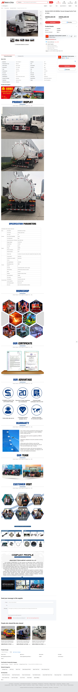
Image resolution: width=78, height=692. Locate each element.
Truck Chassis (60, 656)
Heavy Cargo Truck (57, 674)
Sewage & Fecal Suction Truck (21, 8)
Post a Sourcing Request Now (33, 618)
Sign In (47, 50)
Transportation (6, 8)
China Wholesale (34, 683)
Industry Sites (46, 683)
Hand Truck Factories (16, 674)
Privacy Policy (56, 687)
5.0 (62, 58)
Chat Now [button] (70, 22)
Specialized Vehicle (13, 8)
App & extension (63, 5)
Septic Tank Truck (36, 669)
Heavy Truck (3, 654)
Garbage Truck (4, 669)
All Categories (5, 5)
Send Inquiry (52, 22)
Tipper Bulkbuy (36, 677)
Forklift (40, 656)
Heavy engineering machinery (25, 656)
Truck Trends (29, 677)
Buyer (51, 5)
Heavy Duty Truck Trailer (68, 674)
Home (2, 8)
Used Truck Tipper (14, 677)
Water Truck (18, 669)
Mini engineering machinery (6, 656)
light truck (22, 654)
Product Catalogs (17, 652)
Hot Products (11, 683)
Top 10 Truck (22, 677)
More (2, 679)
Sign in (76, 3)
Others (2, 658)
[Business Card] (75, 61)
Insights (68, 683)
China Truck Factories (6, 674)
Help (56, 5)
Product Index (59, 683)
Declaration (51, 687)
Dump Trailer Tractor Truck (47, 674)
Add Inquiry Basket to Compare (22, 44)
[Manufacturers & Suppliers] (7, 2)
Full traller (59, 654)
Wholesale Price (40, 683)
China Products (16, 683)
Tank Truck (11, 669)
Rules (76, 5)
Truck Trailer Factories (36, 674)
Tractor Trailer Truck (5, 677)
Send (10, 618)
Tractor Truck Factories (26, 674)
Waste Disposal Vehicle (26, 669)
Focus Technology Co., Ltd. (31, 687)
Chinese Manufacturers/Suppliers (25, 683)
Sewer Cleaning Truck (45, 669)
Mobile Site (63, 683)
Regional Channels (52, 683)
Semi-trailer (41, 654)
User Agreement (45, 687)
